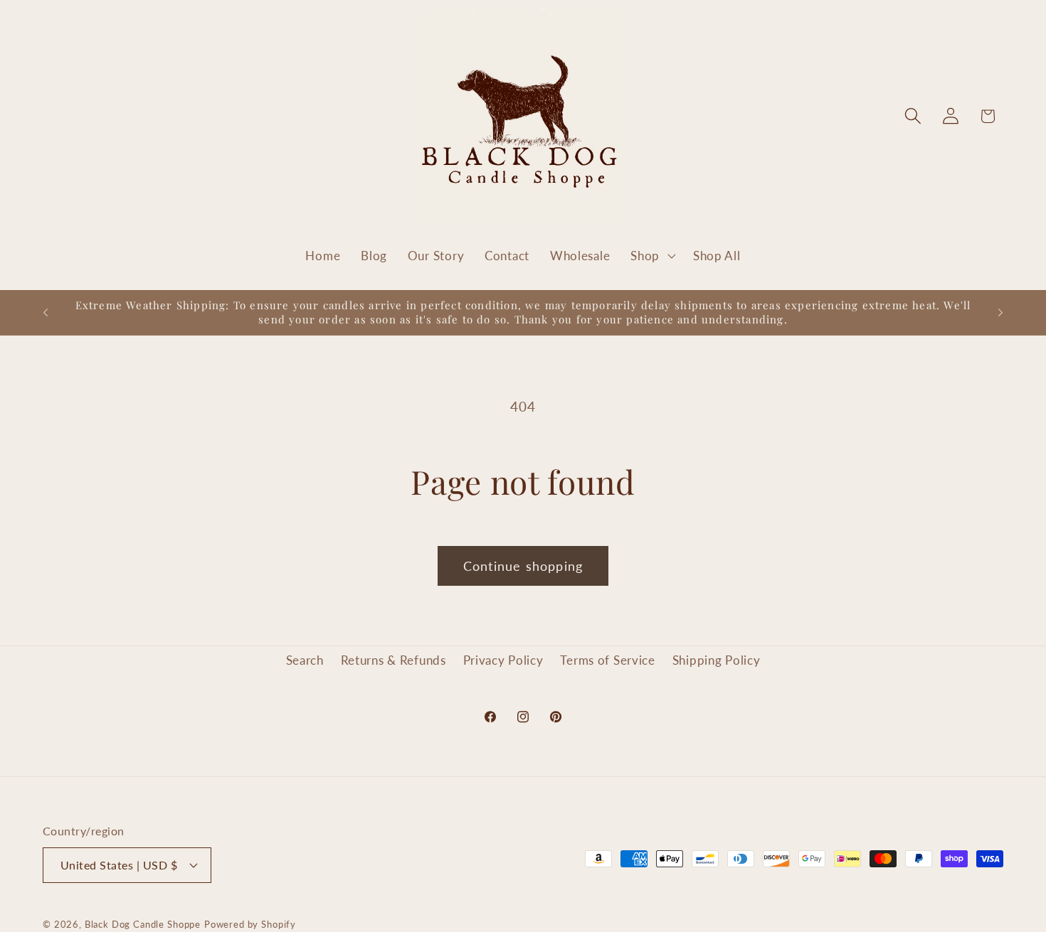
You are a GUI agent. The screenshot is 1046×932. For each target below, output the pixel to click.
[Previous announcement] (45, 312)
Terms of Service (607, 660)
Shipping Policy (716, 660)
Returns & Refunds (393, 660)
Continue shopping (523, 566)
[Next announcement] (1000, 312)
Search (305, 660)
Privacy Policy (503, 660)
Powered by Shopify (250, 923)
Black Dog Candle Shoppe (143, 923)
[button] (651, 256)
